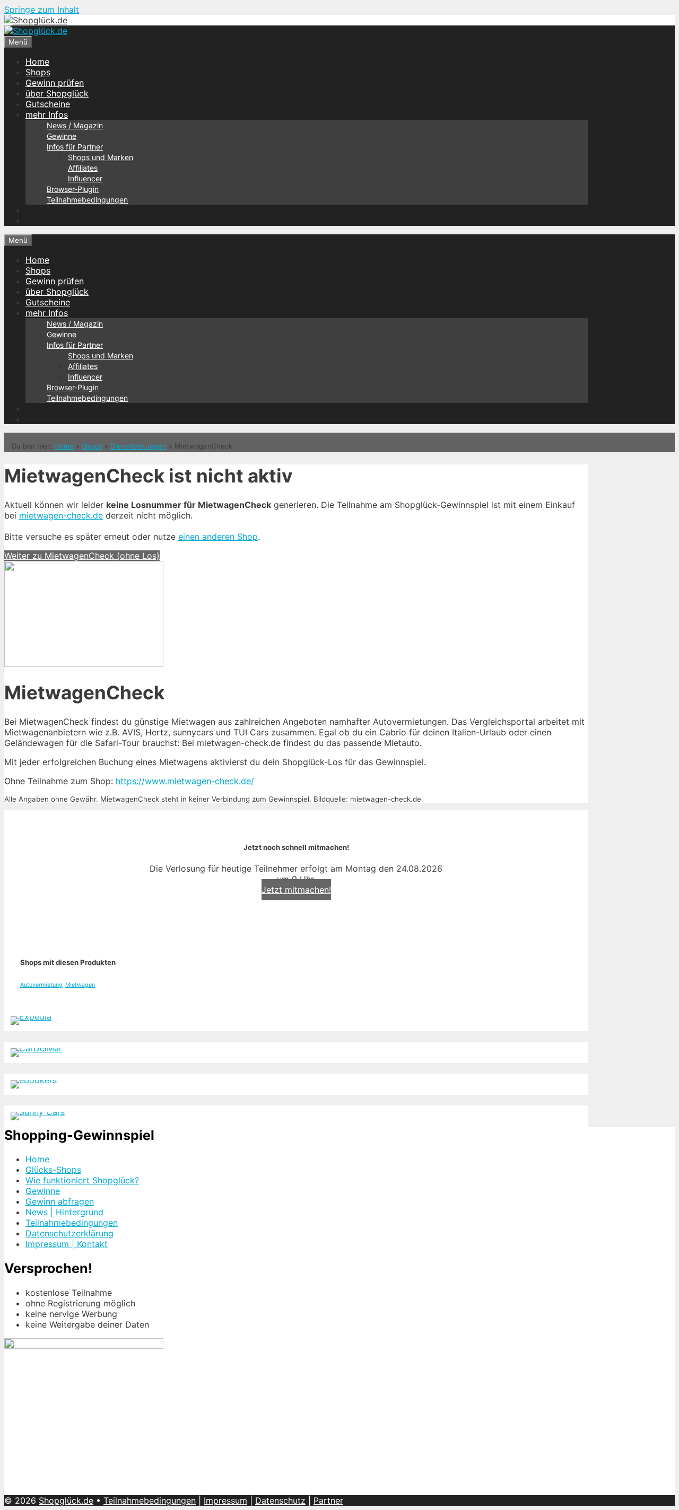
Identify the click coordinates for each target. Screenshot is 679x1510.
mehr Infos (46, 114)
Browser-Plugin (73, 189)
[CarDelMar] (36, 1048)
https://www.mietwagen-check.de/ (185, 781)
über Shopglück (57, 93)
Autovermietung (41, 984)
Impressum (225, 1500)
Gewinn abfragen (59, 1201)
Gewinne (61, 136)
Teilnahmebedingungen (87, 199)
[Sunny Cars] (38, 1112)
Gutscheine (47, 104)
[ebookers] (34, 1080)
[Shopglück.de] (35, 20)
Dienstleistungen (138, 446)
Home (37, 61)
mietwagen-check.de (61, 515)
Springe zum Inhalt (41, 9)
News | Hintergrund (64, 1212)
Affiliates (83, 167)
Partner (328, 1500)
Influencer (85, 178)
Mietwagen (80, 984)
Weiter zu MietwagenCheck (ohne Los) (82, 555)
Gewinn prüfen (54, 82)
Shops (37, 72)
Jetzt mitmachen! (296, 889)
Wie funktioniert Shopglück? (82, 1180)
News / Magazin (75, 125)
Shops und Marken (100, 157)
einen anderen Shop (218, 536)
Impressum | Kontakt (66, 1244)
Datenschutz (280, 1500)
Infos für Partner (75, 146)
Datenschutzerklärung (69, 1233)
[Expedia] (31, 1016)
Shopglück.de (66, 1500)
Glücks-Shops (53, 1169)
